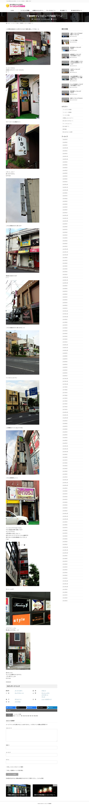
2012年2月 (65, 575)
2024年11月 (65, 156)
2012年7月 (65, 561)
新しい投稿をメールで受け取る (15, 770)
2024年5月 (65, 170)
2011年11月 (65, 583)
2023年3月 (65, 207)
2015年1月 (65, 477)
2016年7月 (65, 426)
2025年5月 (65, 150)
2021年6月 (65, 263)
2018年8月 (65, 356)
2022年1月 (65, 246)
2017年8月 (65, 389)
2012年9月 (65, 555)
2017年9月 (65, 387)
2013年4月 (65, 536)
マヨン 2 (44, 690)
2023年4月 (65, 204)
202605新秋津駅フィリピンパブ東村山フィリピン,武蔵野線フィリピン (76, 78)
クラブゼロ (17, 701)
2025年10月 (65, 148)
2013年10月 (65, 519)
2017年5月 (65, 398)
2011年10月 (65, 586)
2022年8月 (65, 226)
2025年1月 (65, 153)
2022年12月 (65, 215)
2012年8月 (65, 558)
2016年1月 (65, 443)
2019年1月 (65, 342)
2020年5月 (65, 297)
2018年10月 (65, 350)
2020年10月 (65, 283)
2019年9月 (65, 319)
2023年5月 (65, 201)
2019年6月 (65, 327)
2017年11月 (65, 381)
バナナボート (45, 695)
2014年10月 (65, 485)
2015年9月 (65, 454)
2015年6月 (65, 463)
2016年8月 (65, 423)
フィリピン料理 (66, 115)
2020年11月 (65, 280)
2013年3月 (65, 538)
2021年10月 (65, 254)
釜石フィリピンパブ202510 (76, 98)
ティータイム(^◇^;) (67, 123)
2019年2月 (65, 339)
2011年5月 (65, 600)
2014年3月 (65, 505)
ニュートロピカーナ (47, 699)
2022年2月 (65, 243)
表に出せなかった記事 (67, 132)
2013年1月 (65, 544)
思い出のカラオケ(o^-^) (68, 120)
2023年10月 (65, 190)
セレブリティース (19, 693)
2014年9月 (65, 488)
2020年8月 (65, 288)
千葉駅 (28, 715)
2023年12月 (65, 184)
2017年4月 (65, 401)
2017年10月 (65, 384)
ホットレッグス (45, 693)
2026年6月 (65, 142)
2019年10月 (65, 316)
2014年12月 (65, 479)
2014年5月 (65, 499)
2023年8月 (65, 193)
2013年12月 (65, 513)
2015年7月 (65, 460)
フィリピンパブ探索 (17, 714)
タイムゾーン (18, 699)
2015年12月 (65, 446)
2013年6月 (65, 530)
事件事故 (65, 129)
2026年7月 (65, 139)
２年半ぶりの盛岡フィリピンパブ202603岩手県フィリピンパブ (76, 63)
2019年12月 (65, 311)
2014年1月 (65, 510)
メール (8, 752)
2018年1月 (65, 375)
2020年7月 (65, 291)
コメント (9, 728)
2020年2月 (65, 305)
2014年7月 (65, 493)
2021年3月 (65, 268)
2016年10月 (65, 417)
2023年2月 (65, 209)
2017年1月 (65, 409)
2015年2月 (65, 474)
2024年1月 (65, 181)
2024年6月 (65, 167)
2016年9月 (65, 420)
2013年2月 (65, 541)
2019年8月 (65, 322)
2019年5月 (65, 330)
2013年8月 (65, 524)
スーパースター (19, 690)
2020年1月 (65, 308)
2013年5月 (65, 533)
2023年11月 (65, 187)
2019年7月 (65, 325)
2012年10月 (65, 552)
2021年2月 (65, 271)
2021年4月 (65, 266)
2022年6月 (65, 232)
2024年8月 (65, 164)
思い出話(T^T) (66, 126)
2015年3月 (65, 471)
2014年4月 (65, 502)
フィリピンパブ (18, 715)
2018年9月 (65, 353)
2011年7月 (65, 595)
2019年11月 (65, 313)
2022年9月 (65, 223)
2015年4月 (65, 468)
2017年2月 (65, 406)
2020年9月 (65, 285)
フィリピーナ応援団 (67, 112)
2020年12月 (65, 277)
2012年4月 (65, 569)
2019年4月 (65, 333)
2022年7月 (65, 229)
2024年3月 (65, 176)
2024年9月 (65, 162)
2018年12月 (65, 344)
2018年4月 (65, 367)
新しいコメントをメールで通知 (15, 767)
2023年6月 (65, 198)
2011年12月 (65, 581)
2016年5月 (65, 432)
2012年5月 (65, 567)
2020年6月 (65, 294)
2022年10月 (65, 221)
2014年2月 (65, 507)
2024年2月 (65, 178)
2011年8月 (65, 592)
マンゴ (43, 697)
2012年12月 (65, 547)
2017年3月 (65, 403)
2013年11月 (65, 516)
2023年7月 (65, 195)
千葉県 (23, 715)
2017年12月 (65, 378)
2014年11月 (65, 482)
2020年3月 (65, 302)
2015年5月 (65, 465)
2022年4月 (65, 238)
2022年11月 (65, 218)
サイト (7, 759)
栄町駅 (36, 715)
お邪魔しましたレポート (68, 118)
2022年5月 (65, 235)
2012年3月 (65, 572)
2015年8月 (65, 457)
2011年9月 (65, 589)
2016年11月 (65, 415)
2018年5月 (65, 364)
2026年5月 (65, 145)
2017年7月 (65, 392)
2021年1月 (65, 274)
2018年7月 (65, 358)
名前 (7, 745)
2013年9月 (65, 522)
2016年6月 (65, 429)
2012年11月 (65, 550)
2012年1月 (65, 578)
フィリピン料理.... (74, 40)
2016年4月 (65, 434)
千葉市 (32, 715)
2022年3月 (65, 240)
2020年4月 (65, 299)
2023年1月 (65, 212)
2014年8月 (65, 491)
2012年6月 (65, 564)
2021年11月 (65, 252)
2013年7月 (65, 527)
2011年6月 (65, 597)
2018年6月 (65, 361)
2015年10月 (65, 451)
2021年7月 (65, 260)
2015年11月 (65, 448)
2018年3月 (65, 370)
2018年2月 (65, 373)
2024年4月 (65, 173)
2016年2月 (65, 440)
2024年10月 (65, 159)
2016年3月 (65, 437)
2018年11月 (65, 347)
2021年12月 (65, 249)
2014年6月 (65, 496)
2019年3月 (65, 336)
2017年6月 (65, 395)
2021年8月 (65, 257)
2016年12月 (65, 412)
